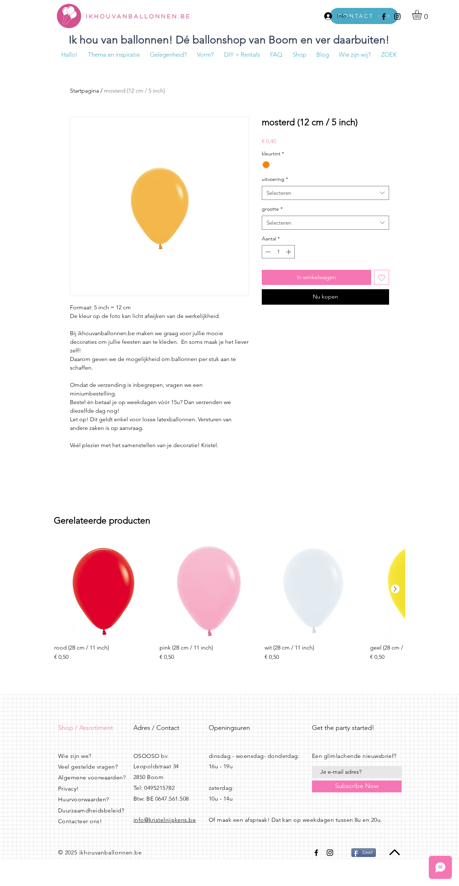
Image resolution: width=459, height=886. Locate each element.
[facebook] (383, 16)
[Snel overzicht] (103, 589)
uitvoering (275, 179)
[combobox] (325, 193)
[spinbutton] (278, 251)
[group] (229, 601)
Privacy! (68, 788)
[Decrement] (267, 251)
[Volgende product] (395, 589)
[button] (422, 14)
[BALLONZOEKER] (291, 16)
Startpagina (84, 90)
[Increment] (289, 251)
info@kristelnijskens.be (164, 819)
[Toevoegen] (381, 277)
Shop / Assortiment (85, 728)
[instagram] (397, 16)
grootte (272, 209)
